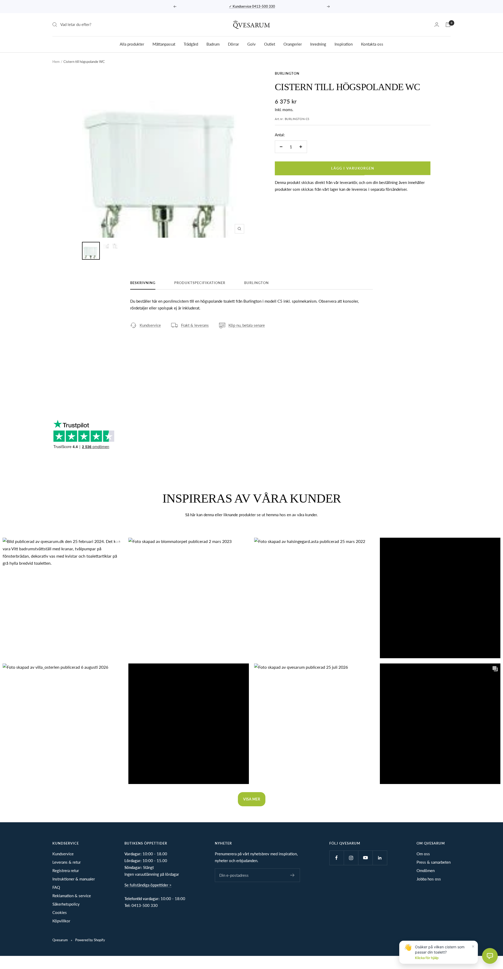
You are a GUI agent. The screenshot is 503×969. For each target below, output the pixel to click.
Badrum (213, 43)
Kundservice (150, 325)
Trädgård (191, 43)
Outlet (269, 43)
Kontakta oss (372, 43)
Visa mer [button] (251, 799)
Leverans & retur (66, 862)
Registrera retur (65, 870)
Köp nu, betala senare (246, 325)
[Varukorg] (448, 24)
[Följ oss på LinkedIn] (380, 858)
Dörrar (233, 43)
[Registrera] (292, 875)
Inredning (318, 43)
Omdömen (426, 870)
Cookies (59, 912)
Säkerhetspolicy (66, 904)
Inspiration (344, 43)
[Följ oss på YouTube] (365, 858)
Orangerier (292, 43)
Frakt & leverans (195, 325)
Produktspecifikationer (199, 283)
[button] (63, 598)
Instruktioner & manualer (73, 879)
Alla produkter (132, 43)
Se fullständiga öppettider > (148, 885)
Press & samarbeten (434, 862)
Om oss (423, 853)
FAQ (56, 887)
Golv (251, 43)
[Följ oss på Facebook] (336, 858)
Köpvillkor (61, 920)
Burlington (287, 73)
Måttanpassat (163, 43)
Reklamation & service (71, 895)
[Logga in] (436, 24)
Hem (56, 61)
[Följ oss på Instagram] (351, 858)
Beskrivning (142, 283)
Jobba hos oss (429, 879)
